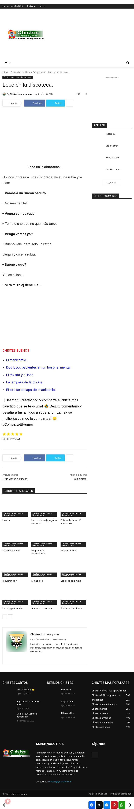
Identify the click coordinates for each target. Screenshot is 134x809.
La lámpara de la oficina (24, 382)
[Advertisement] (91, 34)
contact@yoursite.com (60, 781)
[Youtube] (130, 6)
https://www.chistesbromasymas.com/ (48, 639)
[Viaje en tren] (98, 148)
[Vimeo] (125, 6)
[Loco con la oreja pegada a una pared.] (44, 507)
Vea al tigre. (80, 478)
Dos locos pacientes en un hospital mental (38, 367)
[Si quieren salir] (15, 568)
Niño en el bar (112, 157)
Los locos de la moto (71, 581)
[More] (69, 103)
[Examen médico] (74, 538)
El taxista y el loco (19, 375)
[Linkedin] (37, 657)
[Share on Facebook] (91, 805)
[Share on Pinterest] (114, 805)
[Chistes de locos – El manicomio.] (74, 507)
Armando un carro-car (42, 608)
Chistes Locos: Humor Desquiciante (28, 72)
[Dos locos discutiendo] (74, 595)
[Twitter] (120, 6)
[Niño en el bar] (98, 160)
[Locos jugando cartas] (15, 595)
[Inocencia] (98, 137)
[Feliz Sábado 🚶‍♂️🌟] (8, 692)
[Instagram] (115, 6)
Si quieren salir (9, 581)
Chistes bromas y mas (21, 94)
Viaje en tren (112, 146)
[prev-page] (4, 616)
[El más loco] (44, 568)
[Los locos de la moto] (74, 568)
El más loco (37, 581)
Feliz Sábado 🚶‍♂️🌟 (26, 689)
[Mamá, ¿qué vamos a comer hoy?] (8, 716)
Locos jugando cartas (13, 608)
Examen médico (68, 550)
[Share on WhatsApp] (121, 805)
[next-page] (10, 616)
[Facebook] (110, 6)
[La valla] (15, 507)
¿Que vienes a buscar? (15, 478)
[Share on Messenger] (106, 805)
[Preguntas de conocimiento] (44, 538)
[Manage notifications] (7, 801)
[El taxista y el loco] (15, 538)
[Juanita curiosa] (98, 172)
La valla (6, 520)
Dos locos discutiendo (71, 608)
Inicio (5, 72)
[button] (127, 63)
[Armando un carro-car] (44, 595)
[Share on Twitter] (99, 805)
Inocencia (111, 134)
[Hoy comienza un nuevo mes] (8, 704)
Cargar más (110, 182)
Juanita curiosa (113, 169)
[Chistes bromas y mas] (4, 94)
